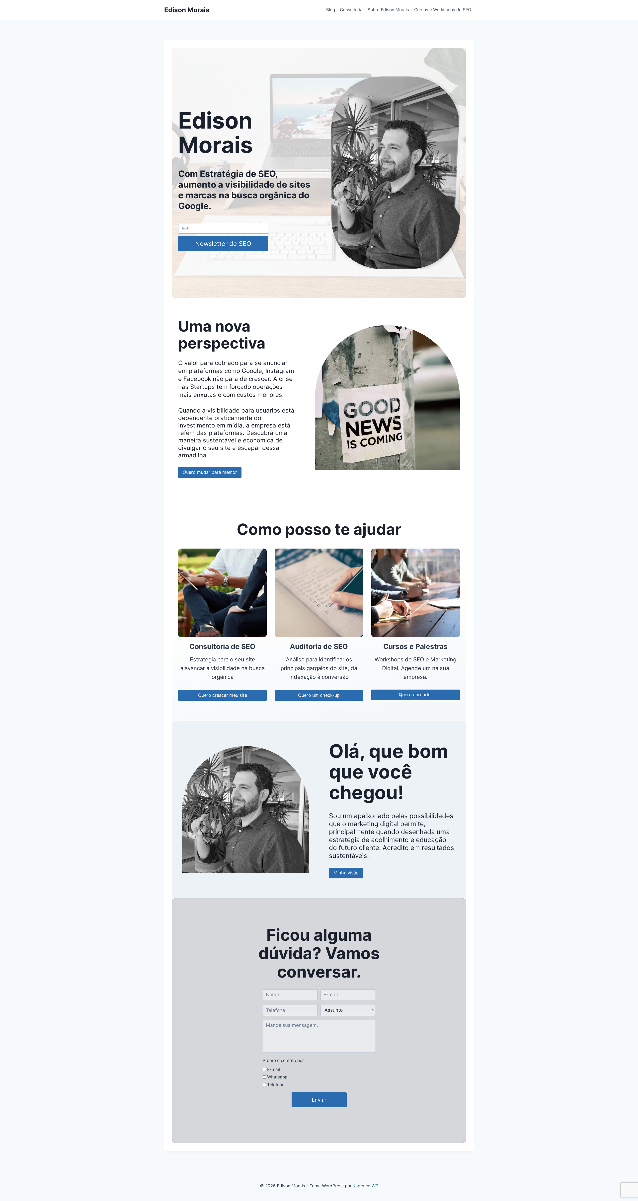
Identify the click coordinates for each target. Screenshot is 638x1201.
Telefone (276, 1084)
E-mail (273, 1069)
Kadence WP (365, 1185)
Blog (330, 9)
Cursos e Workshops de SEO (442, 9)
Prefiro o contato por (283, 1060)
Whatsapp (277, 1076)
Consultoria (351, 9)
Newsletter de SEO (223, 243)
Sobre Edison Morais (388, 9)
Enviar (319, 1100)
